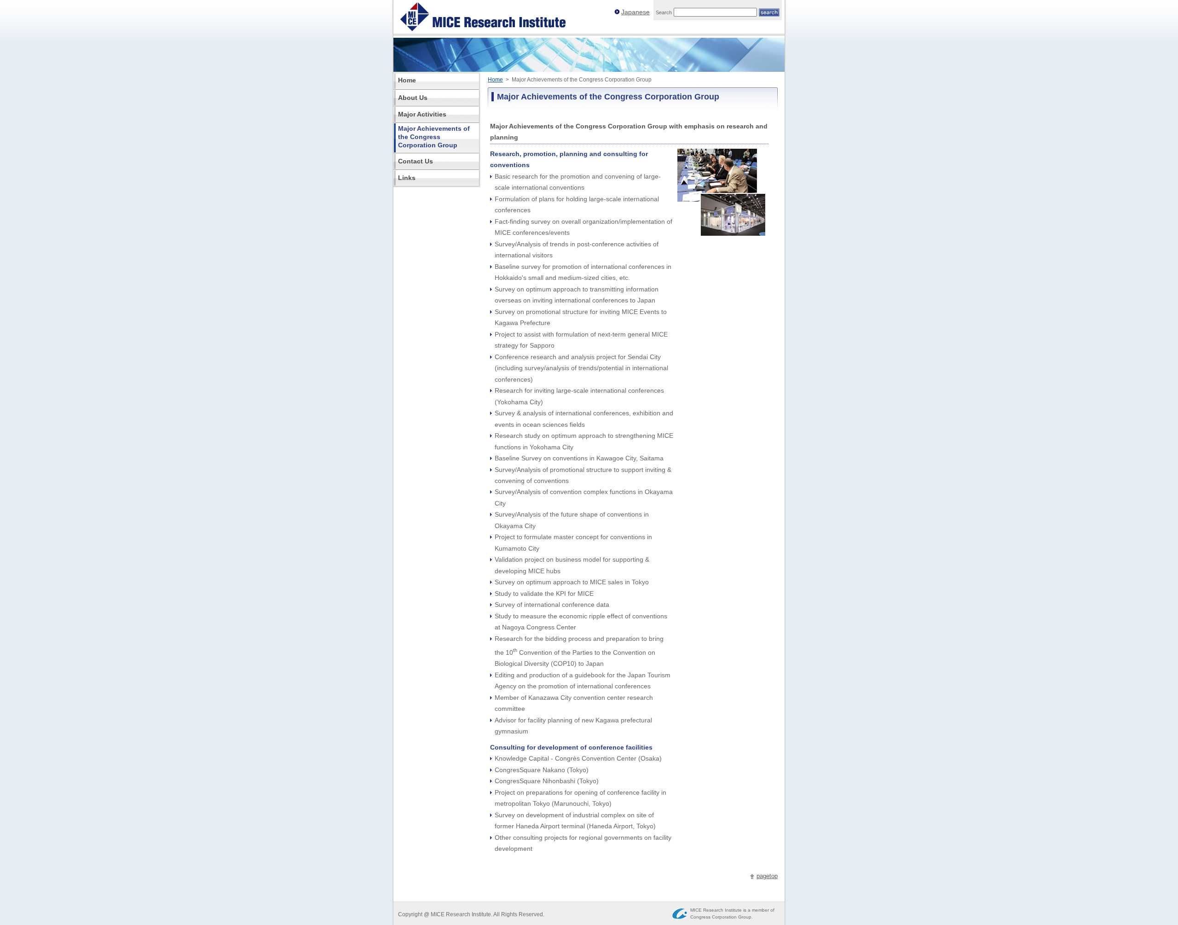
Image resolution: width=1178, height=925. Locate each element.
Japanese (635, 12)
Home (495, 79)
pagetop (767, 876)
